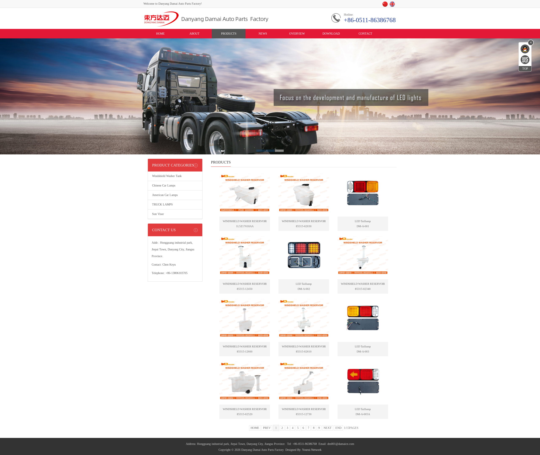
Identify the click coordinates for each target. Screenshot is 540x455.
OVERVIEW (297, 33)
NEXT (328, 427)
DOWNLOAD (331, 33)
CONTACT (365, 33)
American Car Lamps (165, 195)
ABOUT (194, 33)
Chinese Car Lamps (163, 185)
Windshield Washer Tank (167, 176)
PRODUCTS (228, 33)
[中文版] (385, 5)
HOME (160, 33)
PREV (267, 427)
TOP (525, 68)
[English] (393, 5)
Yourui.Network (311, 449)
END (338, 427)
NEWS (263, 33)
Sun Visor (158, 214)
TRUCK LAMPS (162, 204)
